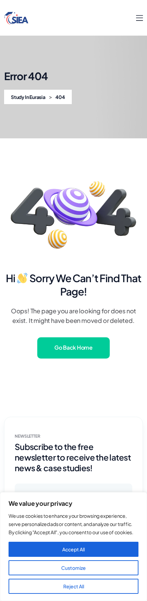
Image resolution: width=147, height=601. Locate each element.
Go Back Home (73, 347)
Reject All (73, 586)
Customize (73, 568)
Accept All (73, 549)
